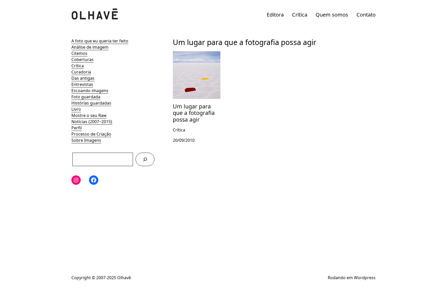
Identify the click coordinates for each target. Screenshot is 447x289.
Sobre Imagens (86, 140)
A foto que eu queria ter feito (99, 41)
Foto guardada (85, 97)
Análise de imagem (89, 47)
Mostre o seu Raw (89, 115)
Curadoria (81, 72)
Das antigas (82, 78)
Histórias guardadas (91, 103)
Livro (76, 109)
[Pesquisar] (145, 159)
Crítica (299, 14)
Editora (275, 14)
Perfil (76, 128)
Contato (366, 14)
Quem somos (332, 14)
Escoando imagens (89, 90)
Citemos (79, 53)
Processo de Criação (91, 134)
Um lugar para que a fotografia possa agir (193, 57)
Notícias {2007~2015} (91, 121)
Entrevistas (82, 84)
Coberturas (82, 59)
